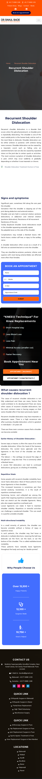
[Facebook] (14, 686)
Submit (21, 299)
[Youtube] (23, 686)
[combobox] (5, 279)
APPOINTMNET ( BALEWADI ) (21, 371)
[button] (21, 12)
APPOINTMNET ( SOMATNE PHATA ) (21, 378)
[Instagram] (18, 686)
